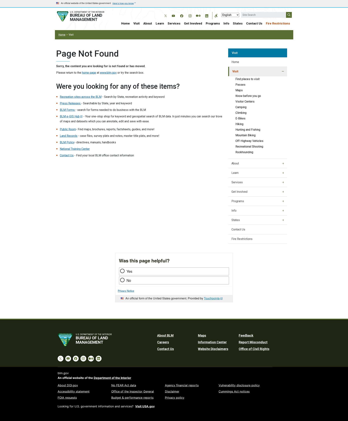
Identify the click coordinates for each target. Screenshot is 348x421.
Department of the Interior (112, 378)
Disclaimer (172, 391)
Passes (240, 84)
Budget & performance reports (132, 397)
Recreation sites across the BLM (81, 97)
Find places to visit (247, 79)
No (129, 280)
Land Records (68, 136)
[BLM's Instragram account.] (190, 15)
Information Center (212, 342)
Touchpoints (212, 298)
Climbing (240, 113)
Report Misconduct (253, 342)
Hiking (239, 124)
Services (174, 23)
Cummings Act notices (234, 391)
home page (89, 72)
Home (125, 23)
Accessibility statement (74, 391)
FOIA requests (67, 397)
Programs (213, 23)
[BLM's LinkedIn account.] (207, 15)
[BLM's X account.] (165, 13)
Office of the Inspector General (132, 391)
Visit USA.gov (145, 406)
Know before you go (248, 96)
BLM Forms (67, 110)
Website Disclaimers (213, 349)
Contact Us (254, 23)
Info (226, 23)
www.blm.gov (108, 72)
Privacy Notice (126, 291)
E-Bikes (240, 118)
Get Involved (193, 23)
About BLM (165, 335)
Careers (163, 342)
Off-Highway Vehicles (249, 141)
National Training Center (75, 149)
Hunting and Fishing (247, 129)
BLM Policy (67, 142)
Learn (160, 23)
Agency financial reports (182, 385)
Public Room (68, 129)
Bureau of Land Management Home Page (84, 16)
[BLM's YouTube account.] (173, 15)
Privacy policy (174, 397)
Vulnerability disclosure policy (239, 385)
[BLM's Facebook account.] (182, 15)
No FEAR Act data (123, 385)
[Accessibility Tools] (216, 15)
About (147, 23)
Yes (129, 271)
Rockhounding (244, 152)
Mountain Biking (245, 135)
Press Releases (70, 103)
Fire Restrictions (278, 23)
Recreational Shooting (249, 146)
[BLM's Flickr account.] (198, 13)
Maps (239, 90)
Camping (240, 107)
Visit (136, 23)
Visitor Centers (244, 101)
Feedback (246, 335)
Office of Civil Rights (254, 349)
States (238, 23)
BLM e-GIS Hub (70, 116)
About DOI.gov (68, 385)
